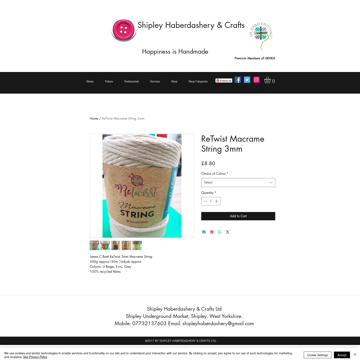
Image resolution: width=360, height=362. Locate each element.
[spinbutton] (211, 201)
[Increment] (217, 201)
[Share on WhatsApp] (219, 231)
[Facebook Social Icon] (238, 80)
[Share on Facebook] (203, 231)
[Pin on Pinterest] (211, 231)
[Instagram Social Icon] (256, 80)
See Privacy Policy (35, 357)
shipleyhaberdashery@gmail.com (218, 323)
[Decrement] (205, 201)
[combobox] (238, 182)
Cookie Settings (317, 355)
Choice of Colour (214, 173)
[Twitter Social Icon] (247, 80)
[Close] (355, 355)
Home (94, 118)
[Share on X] (227, 231)
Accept (342, 355)
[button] (271, 80)
